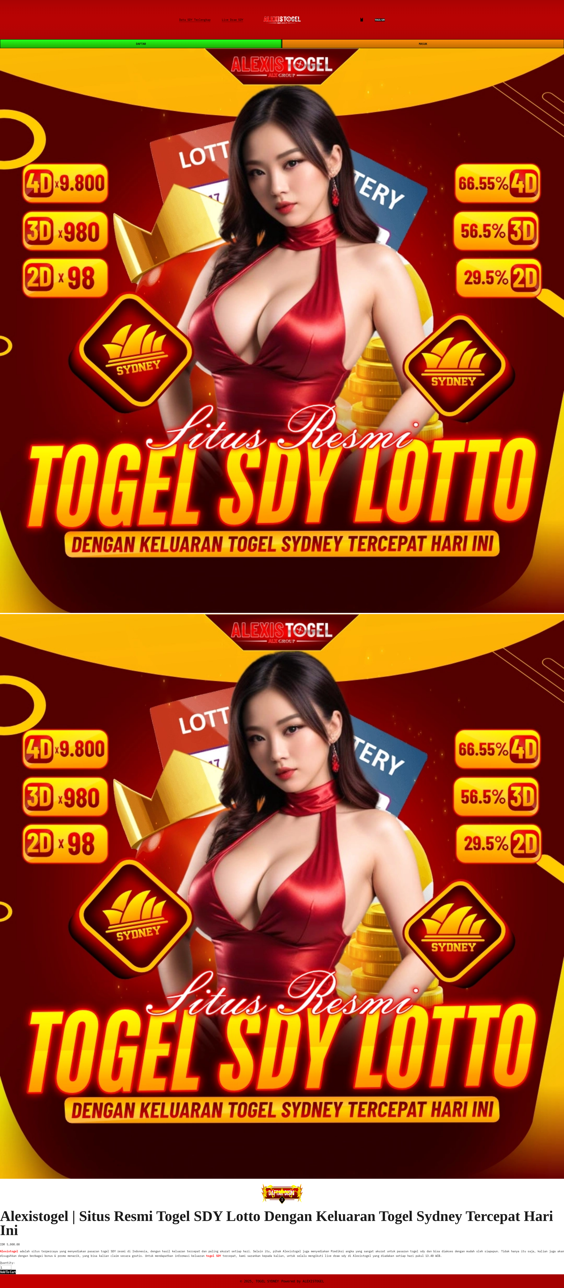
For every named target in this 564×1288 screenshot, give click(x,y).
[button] (8, 1272)
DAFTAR (141, 44)
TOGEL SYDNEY (267, 1281)
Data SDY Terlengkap (194, 19)
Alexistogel (9, 1251)
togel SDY (213, 1256)
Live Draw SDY (232, 19)
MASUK (423, 44)
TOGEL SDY (380, 20)
